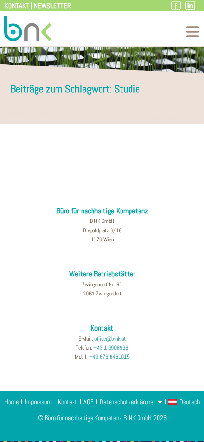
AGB (88, 401)
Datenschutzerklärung (126, 401)
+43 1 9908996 (110, 347)
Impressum (38, 401)
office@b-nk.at (110, 338)
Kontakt (16, 5)
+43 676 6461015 (109, 356)
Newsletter (52, 5)
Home (11, 401)
